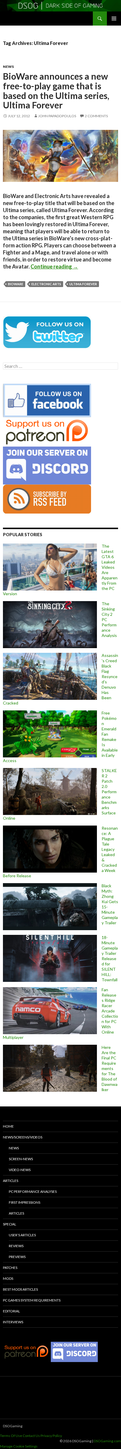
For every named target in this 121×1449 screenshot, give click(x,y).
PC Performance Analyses (33, 1191)
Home (8, 1126)
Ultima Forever (83, 284)
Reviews (16, 1246)
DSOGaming (12, 1426)
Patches (10, 1267)
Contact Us (31, 1435)
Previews (17, 1257)
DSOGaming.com (107, 1441)
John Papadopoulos (57, 116)
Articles (10, 1180)
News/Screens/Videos (22, 1137)
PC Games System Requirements (31, 1300)
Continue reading (54, 266)
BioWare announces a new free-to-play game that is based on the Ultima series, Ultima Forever (56, 90)
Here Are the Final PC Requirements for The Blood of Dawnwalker (109, 1068)
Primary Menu (114, 18)
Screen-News (21, 1159)
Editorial (11, 1311)
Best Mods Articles (20, 1289)
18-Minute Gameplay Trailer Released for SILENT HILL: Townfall (110, 958)
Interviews (13, 1322)
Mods (8, 1278)
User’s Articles (22, 1235)
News (8, 66)
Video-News (20, 1170)
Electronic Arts (46, 284)
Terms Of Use (11, 1435)
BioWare (15, 284)
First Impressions (24, 1202)
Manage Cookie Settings (19, 1446)
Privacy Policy (51, 1435)
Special (9, 1224)
